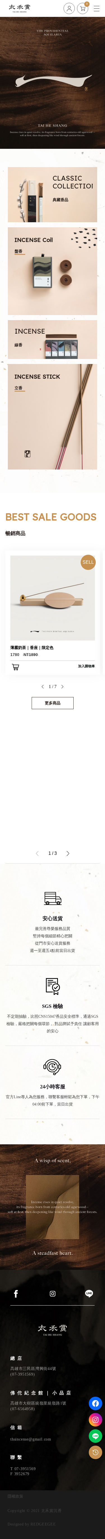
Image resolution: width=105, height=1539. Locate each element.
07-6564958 (22, 1409)
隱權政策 (15, 1496)
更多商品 (52, 703)
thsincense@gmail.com (30, 1439)
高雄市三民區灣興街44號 (33, 1369)
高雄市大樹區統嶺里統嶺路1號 (38, 1403)
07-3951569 (22, 1374)
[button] (42, 686)
